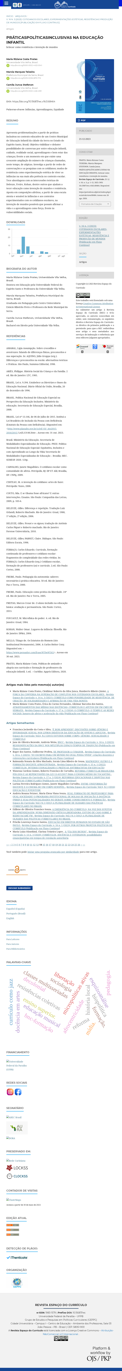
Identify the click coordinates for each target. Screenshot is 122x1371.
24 (72, 844)
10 (28, 844)
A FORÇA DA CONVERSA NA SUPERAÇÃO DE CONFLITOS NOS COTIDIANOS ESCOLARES (61, 693)
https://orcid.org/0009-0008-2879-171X (25, 78)
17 (50, 844)
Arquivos (21, 16)
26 (79, 844)
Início (9, 16)
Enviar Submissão (19, 888)
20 (59, 844)
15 (44, 844)
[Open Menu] (6, 3)
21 (63, 844)
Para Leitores (12, 939)
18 (53, 844)
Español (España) (15, 908)
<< (7, 844)
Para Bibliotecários (15, 948)
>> (84, 844)
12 (34, 844)
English (10, 918)
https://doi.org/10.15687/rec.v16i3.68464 (33, 101)
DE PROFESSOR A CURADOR (68, 751)
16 (47, 844)
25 (75, 844)
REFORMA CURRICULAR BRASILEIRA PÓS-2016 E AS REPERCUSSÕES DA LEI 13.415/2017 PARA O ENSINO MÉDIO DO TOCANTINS (63, 772)
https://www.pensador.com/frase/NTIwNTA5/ (30, 652)
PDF (82, 120)
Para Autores (12, 944)
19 (56, 844)
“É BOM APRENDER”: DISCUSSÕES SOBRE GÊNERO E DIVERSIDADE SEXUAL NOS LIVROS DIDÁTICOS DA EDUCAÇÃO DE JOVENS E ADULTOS (60, 731)
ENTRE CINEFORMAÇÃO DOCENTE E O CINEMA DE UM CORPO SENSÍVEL (60, 785)
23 (69, 844)
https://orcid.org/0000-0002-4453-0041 (26, 65)
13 (37, 844)
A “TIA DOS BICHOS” (76, 831)
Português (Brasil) (15, 913)
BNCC (61, 742)
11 (31, 844)
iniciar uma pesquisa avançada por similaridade (53, 851)
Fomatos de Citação (91, 204)
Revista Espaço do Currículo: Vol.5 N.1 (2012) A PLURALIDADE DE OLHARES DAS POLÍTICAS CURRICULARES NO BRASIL (64, 803)
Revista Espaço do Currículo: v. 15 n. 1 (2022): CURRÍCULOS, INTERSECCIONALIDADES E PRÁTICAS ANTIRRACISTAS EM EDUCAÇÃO (59, 766)
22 (66, 844)
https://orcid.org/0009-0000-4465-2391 (26, 91)
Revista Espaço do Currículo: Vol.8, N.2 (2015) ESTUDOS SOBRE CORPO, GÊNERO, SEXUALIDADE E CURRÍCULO (64, 735)
